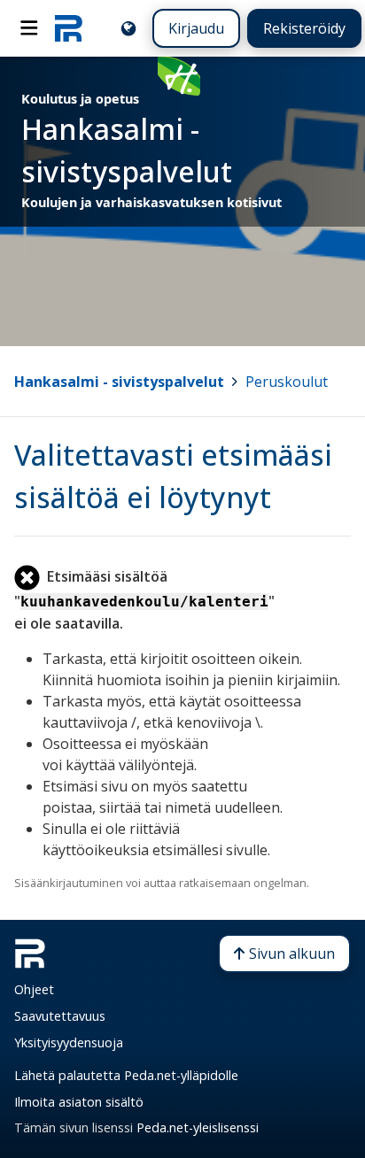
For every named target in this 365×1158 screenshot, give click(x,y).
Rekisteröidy (304, 28)
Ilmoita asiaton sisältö (79, 1101)
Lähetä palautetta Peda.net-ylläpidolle (126, 1075)
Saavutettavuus (59, 1015)
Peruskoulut (286, 381)
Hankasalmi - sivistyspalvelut (119, 381)
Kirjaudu (196, 28)
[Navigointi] (29, 28)
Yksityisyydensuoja (68, 1042)
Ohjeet (34, 989)
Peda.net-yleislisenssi (197, 1127)
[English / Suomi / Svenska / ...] (128, 28)
